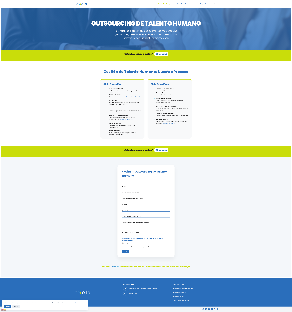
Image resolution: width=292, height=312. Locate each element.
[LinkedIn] (212, 309)
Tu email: (124, 204)
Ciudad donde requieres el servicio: (132, 216)
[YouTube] (214, 309)
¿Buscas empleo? (181, 4)
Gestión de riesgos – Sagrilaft (181, 300)
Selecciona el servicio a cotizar (130, 232)
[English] (2, 309)
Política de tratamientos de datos (183, 288)
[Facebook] (203, 309)
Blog (201, 4)
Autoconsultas (194, 4)
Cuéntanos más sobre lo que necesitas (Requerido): (136, 222)
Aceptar (8, 306)
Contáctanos (208, 4)
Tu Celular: (125, 210)
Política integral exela (179, 292)
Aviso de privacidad (178, 284)
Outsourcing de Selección (133, 97)
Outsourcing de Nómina (126, 119)
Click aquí (161, 54)
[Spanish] (5, 309)
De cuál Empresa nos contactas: (131, 192)
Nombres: (124, 181)
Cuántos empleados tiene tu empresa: (132, 198)
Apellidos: (124, 187)
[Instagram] (209, 309)
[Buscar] (215, 3)
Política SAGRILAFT (178, 296)
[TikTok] (217, 309)
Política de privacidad (79, 303)
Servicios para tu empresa (165, 4)
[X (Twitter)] (206, 309)
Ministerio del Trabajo (169, 123)
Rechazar (16, 306)
